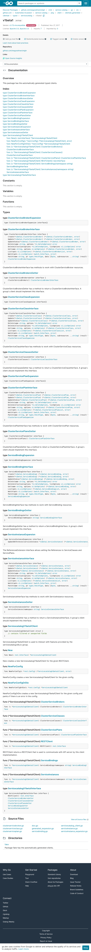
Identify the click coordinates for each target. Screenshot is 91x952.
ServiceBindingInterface (20, 467)
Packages (52, 870)
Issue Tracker (75, 882)
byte (53, 257)
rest (16, 655)
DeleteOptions (44, 244)
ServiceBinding (29, 474)
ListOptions (69, 247)
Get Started (31, 870)
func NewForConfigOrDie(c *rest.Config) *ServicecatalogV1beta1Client (38, 144)
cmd (50, 10)
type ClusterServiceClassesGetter (18, 107)
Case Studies (8, 878)
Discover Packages (10, 10)
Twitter (5, 903)
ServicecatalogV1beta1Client (23, 626)
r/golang (6, 914)
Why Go (7, 870)
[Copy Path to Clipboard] (44, 16)
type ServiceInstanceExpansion (17, 127)
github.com (7, 13)
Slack (5, 910)
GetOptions (39, 249)
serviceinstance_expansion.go (74, 831)
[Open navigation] (85, 3)
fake (7, 844)
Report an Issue (46, 941)
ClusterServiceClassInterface (23, 308)
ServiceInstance (55, 542)
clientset (6, 16)
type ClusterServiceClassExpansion (19, 101)
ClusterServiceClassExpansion (24, 297)
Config (31, 671)
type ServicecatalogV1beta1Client (18, 135)
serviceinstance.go (69, 828)
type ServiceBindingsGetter (15, 124)
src (77, 10)
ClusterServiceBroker (32, 237)
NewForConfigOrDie (18, 682)
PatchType (38, 257)
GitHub (5, 907)
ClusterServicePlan (31, 395)
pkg (52, 13)
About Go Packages (55, 882)
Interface (44, 254)
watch (36, 254)
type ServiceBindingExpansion (16, 118)
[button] (4, 39)
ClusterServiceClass (32, 316)
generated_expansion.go (43, 828)
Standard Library (54, 874)
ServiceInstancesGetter (20, 602)
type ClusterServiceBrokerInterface (18, 95)
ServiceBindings (49, 760)
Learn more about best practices (15, 43)
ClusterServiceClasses (53, 716)
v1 (36, 244)
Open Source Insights (13, 58)
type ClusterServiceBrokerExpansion (19, 93)
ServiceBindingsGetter (20, 510)
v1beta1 (39, 16)
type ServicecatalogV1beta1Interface (19, 175)
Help (27, 886)
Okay (85, 948)
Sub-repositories (54, 878)
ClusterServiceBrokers (52, 702)
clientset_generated (72, 13)
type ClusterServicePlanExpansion (18, 110)
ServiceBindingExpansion (21, 455)
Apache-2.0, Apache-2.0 (19, 29)
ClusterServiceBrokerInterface (24, 229)
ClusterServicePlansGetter (22, 431)
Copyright (46, 931)
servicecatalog (26, 16)
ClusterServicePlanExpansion (23, 376)
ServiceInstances (50, 774)
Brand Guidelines (76, 890)
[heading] (10, 3)
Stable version (78, 39)
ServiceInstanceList (51, 581)
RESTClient (47, 741)
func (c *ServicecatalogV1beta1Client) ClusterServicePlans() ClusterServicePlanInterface (46, 158)
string (22, 244)
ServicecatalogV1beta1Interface (24, 788)
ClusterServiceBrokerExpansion (24, 218)
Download (74, 874)
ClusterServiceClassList (53, 331)
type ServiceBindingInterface (16, 121)
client (59, 13)
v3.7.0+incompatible (14, 25)
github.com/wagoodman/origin (33, 10)
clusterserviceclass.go (13, 828)
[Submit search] (79, 3)
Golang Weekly (8, 922)
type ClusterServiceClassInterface (18, 104)
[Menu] (45, 64)
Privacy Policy (46, 938)
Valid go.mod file (11, 39)
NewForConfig (15, 666)
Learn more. (23, 949)
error (76, 237)
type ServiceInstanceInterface (16, 129)
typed (15, 16)
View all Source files (78, 819)
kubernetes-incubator (23, 13)
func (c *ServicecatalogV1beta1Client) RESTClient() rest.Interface (36, 161)
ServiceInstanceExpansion (21, 534)
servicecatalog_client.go (72, 825)
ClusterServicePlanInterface (22, 387)
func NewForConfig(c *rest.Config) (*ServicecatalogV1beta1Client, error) (39, 141)
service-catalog (61, 10)
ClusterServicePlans (51, 730)
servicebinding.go (40, 831)
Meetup (6, 918)
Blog (72, 878)
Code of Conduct (76, 893)
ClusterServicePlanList (52, 410)
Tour (27, 878)
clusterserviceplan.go (12, 831)
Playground (29, 874)
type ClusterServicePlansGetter (17, 115)
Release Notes (75, 886)
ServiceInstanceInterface (21, 558)
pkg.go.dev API (54, 886)
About (73, 870)
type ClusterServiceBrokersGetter (18, 98)
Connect (7, 898)
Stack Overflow (31, 882)
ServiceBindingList (50, 489)
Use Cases (7, 874)
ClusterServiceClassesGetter (23, 352)
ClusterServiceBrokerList (53, 252)
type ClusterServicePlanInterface (17, 112)
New (10, 650)
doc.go (35, 825)
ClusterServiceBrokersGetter (23, 273)
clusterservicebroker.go (13, 825)
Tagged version (58, 39)
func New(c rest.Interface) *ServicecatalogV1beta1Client (32, 138)
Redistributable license (35, 39)
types (31, 257)
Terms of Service (45, 934)
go (72, 10)
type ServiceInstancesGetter (15, 132)
